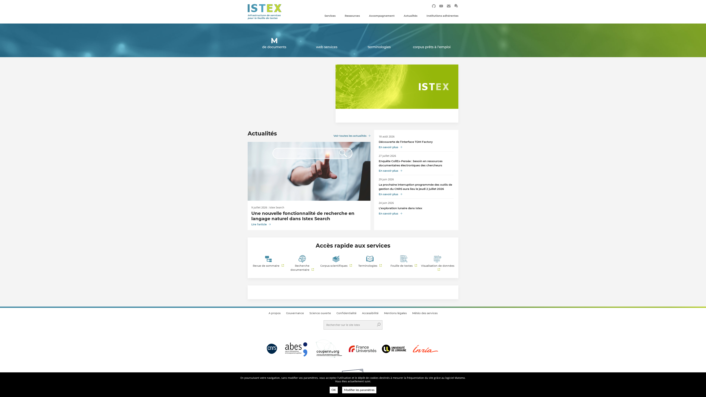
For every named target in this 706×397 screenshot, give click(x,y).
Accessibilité (370, 313)
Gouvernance (295, 313)
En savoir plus (388, 147)
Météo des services (425, 313)
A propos (275, 313)
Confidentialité (346, 313)
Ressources (352, 15)
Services (330, 15)
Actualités (410, 15)
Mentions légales (395, 313)
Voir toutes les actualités (350, 135)
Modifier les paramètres (359, 390)
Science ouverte (320, 313)
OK (333, 390)
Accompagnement (382, 15)
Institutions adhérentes (442, 15)
